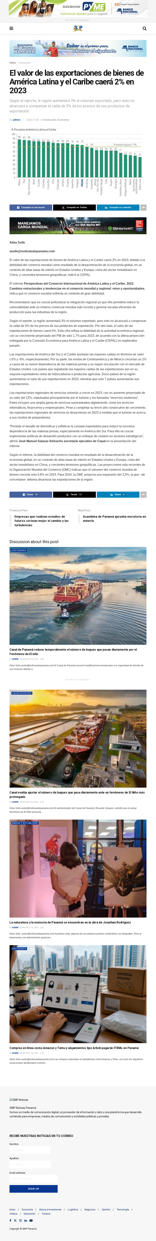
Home (13, 62)
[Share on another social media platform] (143, 208)
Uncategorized (22, 693)
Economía (63, 119)
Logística (73, 1209)
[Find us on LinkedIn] (25, 1220)
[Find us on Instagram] (20, 1220)
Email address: (18, 1172)
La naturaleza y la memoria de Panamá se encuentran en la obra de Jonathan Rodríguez (70, 922)
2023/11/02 (32, 119)
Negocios (89, 1209)
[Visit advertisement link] (78, 8)
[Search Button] (144, 28)
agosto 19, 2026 (30, 928)
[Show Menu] (11, 28)
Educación (29, 1213)
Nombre (14, 1144)
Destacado (24, 62)
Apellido (14, 1158)
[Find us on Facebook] (10, 1220)
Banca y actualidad (25, 823)
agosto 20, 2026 (30, 659)
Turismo (46, 1213)
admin (16, 119)
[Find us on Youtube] (31, 1220)
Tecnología (123, 1209)
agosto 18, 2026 (30, 1053)
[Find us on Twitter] (15, 1220)
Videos (13, 1213)
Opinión (106, 1209)
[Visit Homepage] (78, 28)
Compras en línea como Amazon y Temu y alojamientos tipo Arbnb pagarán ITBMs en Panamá (74, 1048)
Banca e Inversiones (50, 1209)
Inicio (12, 1209)
